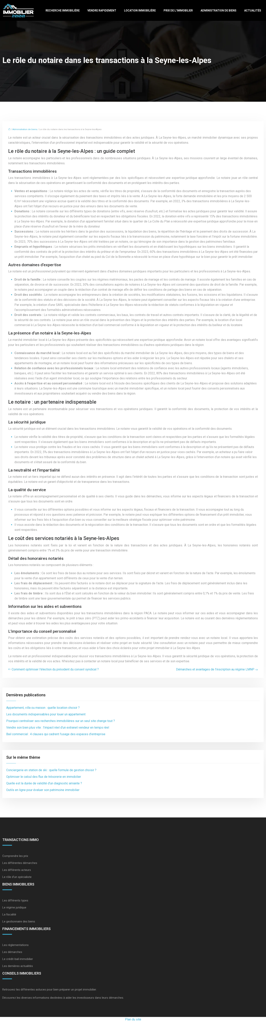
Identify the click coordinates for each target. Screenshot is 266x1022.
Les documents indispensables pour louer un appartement (45, 714)
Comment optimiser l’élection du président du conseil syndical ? (55, 669)
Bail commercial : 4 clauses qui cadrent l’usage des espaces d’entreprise (55, 734)
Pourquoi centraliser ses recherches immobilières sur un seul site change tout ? (60, 721)
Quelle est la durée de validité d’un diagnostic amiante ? (44, 783)
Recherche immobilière (63, 10)
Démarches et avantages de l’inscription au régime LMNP (215, 669)
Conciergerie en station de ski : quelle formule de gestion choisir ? (51, 770)
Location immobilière (140, 10)
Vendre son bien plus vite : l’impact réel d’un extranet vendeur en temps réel (57, 727)
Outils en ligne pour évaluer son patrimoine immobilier (42, 790)
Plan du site (133, 1019)
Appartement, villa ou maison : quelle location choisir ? (43, 708)
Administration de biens (218, 10)
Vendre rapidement (101, 10)
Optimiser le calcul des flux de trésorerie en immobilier (43, 777)
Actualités (252, 10)
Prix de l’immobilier (178, 10)
